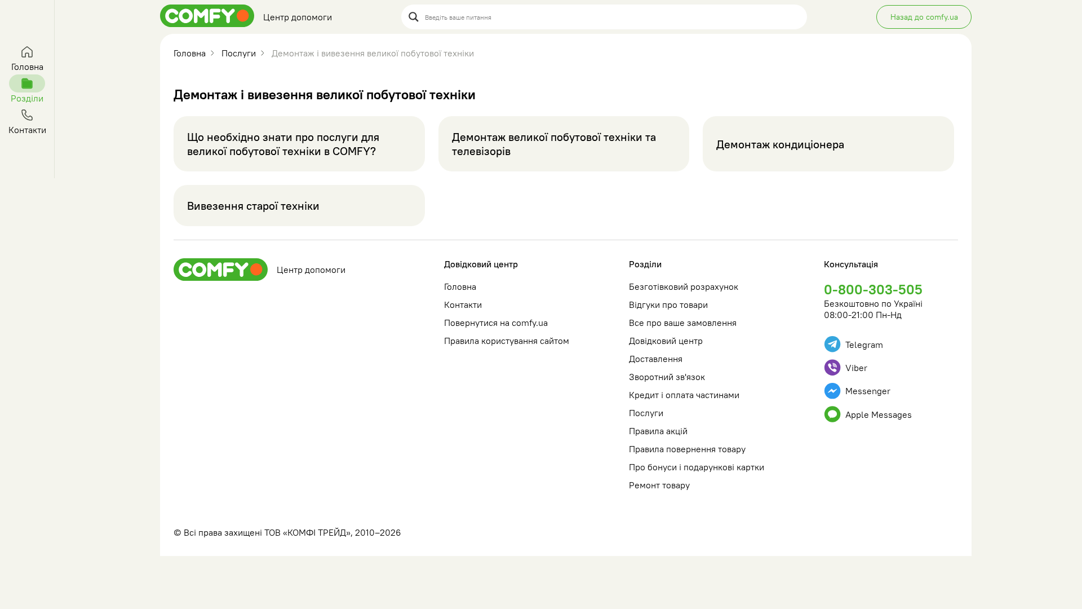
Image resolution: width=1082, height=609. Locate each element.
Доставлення (655, 358)
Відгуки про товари (668, 304)
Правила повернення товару (687, 448)
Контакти (463, 304)
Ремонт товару (659, 485)
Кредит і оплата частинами (684, 394)
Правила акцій (658, 430)
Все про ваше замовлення (683, 322)
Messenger (867, 390)
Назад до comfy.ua (924, 17)
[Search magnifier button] (414, 17)
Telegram (864, 344)
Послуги (646, 412)
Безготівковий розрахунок (683, 286)
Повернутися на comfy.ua (496, 322)
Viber (856, 367)
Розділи (645, 264)
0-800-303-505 (873, 289)
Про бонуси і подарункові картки (696, 467)
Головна (460, 286)
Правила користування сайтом (506, 340)
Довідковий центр (481, 264)
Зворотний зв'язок (667, 376)
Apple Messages (878, 414)
